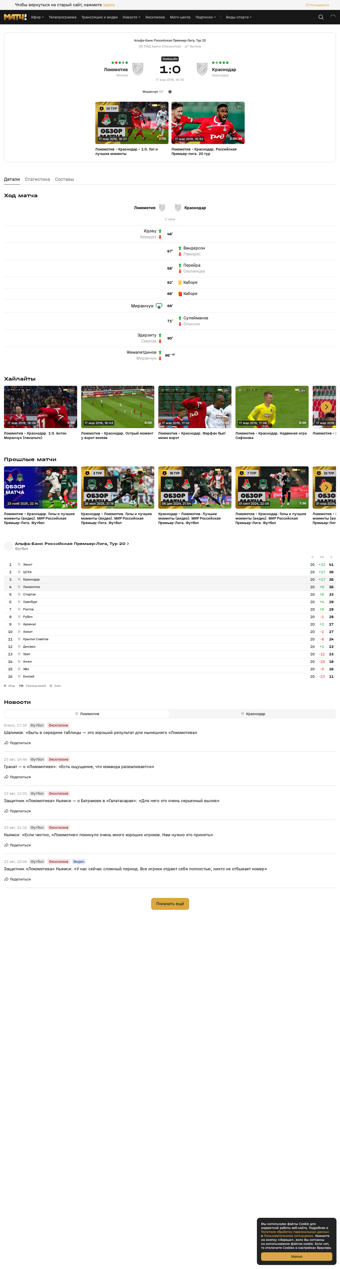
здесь (109, 4)
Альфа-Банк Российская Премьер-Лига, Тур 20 (170, 41)
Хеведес (148, 237)
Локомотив (116, 69)
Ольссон (191, 324)
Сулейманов (195, 318)
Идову (150, 231)
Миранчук (142, 306)
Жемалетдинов (141, 352)
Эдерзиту (147, 335)
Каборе (190, 282)
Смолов (149, 341)
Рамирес (192, 254)
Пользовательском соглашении (288, 1236)
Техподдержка (319, 4)
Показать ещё (170, 903)
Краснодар (224, 69)
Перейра (191, 265)
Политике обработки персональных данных (295, 1232)
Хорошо (296, 1256)
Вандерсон (194, 248)
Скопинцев (194, 271)
